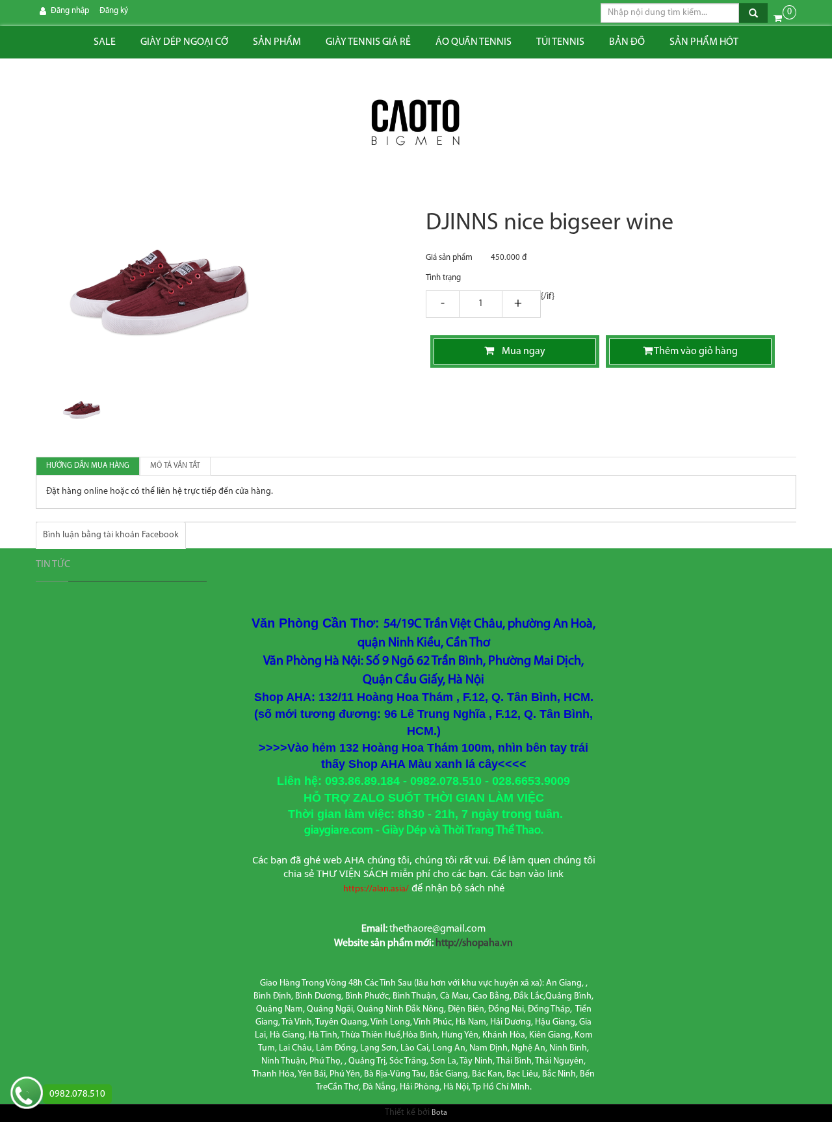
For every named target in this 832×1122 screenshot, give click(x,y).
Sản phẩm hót (704, 42)
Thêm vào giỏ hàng (695, 351)
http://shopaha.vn (474, 943)
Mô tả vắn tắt (175, 466)
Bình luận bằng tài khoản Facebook (111, 535)
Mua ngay (519, 351)
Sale (105, 42)
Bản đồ (627, 42)
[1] (481, 304)
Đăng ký (113, 10)
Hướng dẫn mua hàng (87, 466)
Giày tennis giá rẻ (368, 42)
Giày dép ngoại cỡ (184, 42)
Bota (439, 1113)
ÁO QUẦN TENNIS (474, 42)
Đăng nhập (70, 10)
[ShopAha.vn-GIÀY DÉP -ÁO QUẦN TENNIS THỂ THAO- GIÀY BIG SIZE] (416, 123)
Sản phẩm (277, 42)
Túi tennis (560, 42)
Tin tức (53, 564)
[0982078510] (26, 1094)
